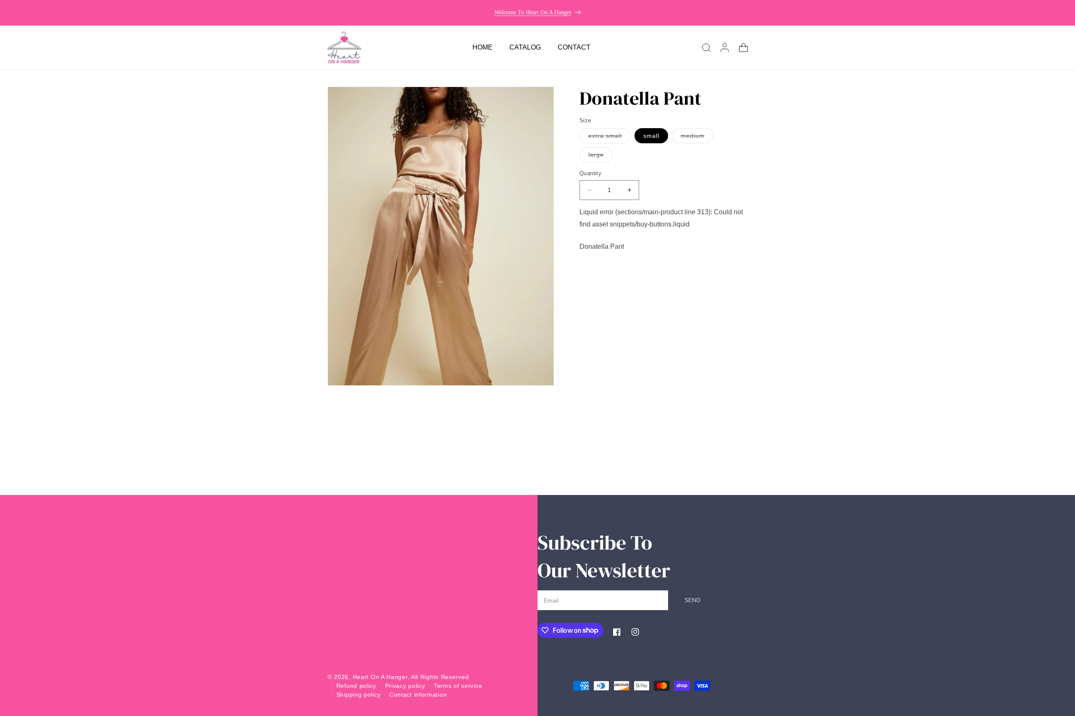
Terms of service (458, 685)
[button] (706, 47)
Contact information (418, 694)
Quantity (590, 173)
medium (697, 137)
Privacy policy (405, 685)
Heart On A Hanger (380, 677)
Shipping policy (358, 694)
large (600, 156)
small (651, 135)
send (692, 600)
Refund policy (356, 685)
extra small (609, 137)
